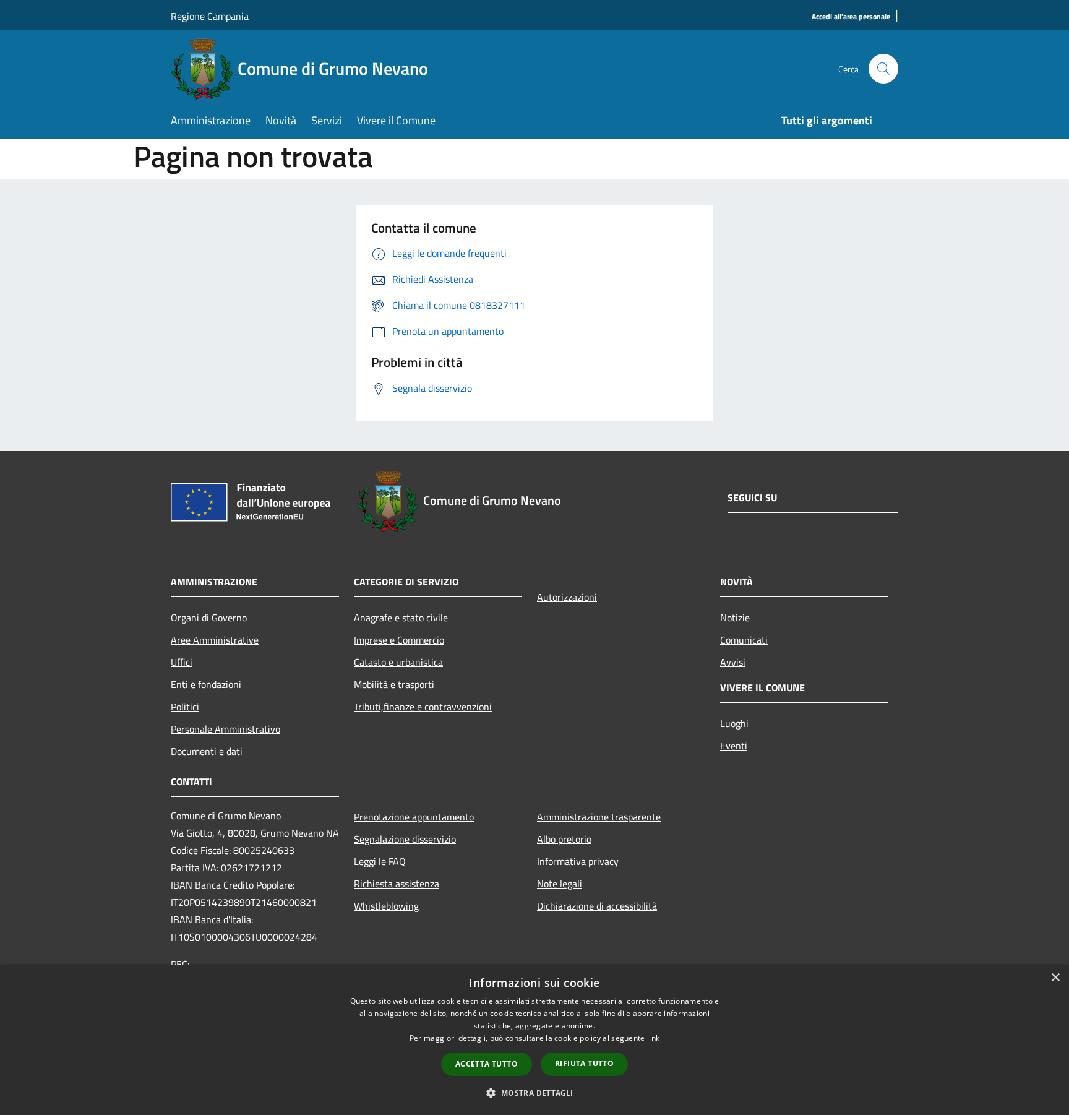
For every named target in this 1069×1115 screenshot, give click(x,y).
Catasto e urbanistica (398, 662)
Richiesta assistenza (396, 883)
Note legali (559, 883)
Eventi (733, 745)
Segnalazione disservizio (405, 839)
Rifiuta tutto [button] (584, 1063)
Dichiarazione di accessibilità (597, 905)
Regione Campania (210, 16)
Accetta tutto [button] (486, 1064)
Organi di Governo (209, 617)
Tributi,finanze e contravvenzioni (423, 706)
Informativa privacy (578, 861)
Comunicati (744, 639)
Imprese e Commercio (399, 639)
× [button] (1055, 978)
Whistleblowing (386, 905)
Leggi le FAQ (380, 861)
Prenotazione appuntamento (414, 816)
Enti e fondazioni (206, 684)
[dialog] (534, 1040)
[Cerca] (883, 69)
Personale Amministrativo (225, 728)
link (653, 1038)
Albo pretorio (564, 839)
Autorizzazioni (567, 597)
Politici (185, 706)
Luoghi (734, 723)
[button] (534, 1092)
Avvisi (732, 662)
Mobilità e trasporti (394, 684)
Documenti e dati (207, 751)
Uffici (181, 662)
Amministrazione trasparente (599, 816)
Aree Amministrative (215, 639)
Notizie (735, 617)
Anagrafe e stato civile (401, 617)
